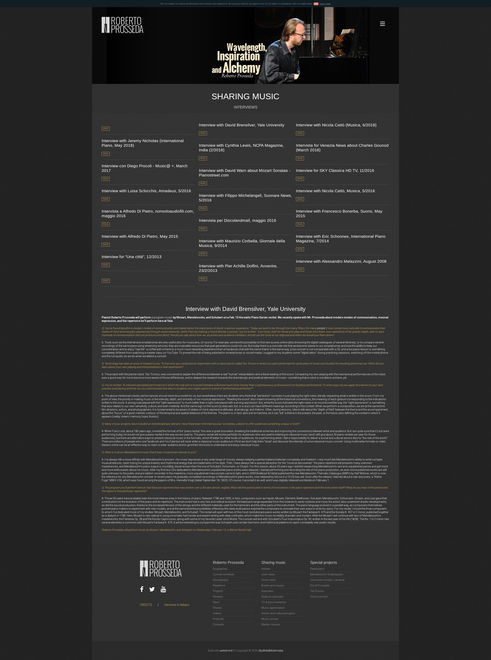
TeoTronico (317, 591)
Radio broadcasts (272, 596)
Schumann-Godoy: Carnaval (327, 579)
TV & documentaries (273, 602)
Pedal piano (317, 568)
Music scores (269, 618)
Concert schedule (223, 574)
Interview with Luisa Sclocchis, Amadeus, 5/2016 (146, 191)
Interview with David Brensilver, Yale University (241, 125)
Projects (218, 591)
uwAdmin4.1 (227, 650)
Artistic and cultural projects (278, 613)
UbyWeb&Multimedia (270, 650)
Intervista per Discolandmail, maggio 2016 (237, 220)
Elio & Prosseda (319, 585)
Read (105, 128)
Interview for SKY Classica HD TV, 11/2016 (335, 170)
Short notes (268, 579)
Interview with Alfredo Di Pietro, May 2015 (140, 236)
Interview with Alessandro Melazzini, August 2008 (341, 261)
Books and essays (272, 585)
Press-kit (218, 618)
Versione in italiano (176, 605)
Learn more (325, 3)
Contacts (218, 624)
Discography (220, 579)
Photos (217, 607)
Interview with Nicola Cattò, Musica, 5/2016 (335, 191)
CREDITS (146, 605)
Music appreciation (273, 607)
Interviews (267, 591)
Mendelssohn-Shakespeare (326, 574)
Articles (265, 568)
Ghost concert (319, 596)
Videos (217, 613)
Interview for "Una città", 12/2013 (131, 256)
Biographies (220, 568)
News (216, 602)
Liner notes (268, 574)
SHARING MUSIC (245, 96)
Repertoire (219, 585)
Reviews (218, 596)
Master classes (270, 624)
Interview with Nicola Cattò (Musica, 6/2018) (336, 125)
